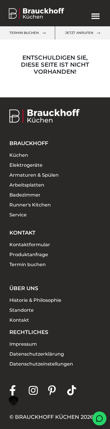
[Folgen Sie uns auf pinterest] (57, 390)
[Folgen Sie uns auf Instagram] (38, 390)
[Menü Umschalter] (95, 16)
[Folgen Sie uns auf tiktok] (77, 390)
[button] (13, 400)
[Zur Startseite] (41, 13)
